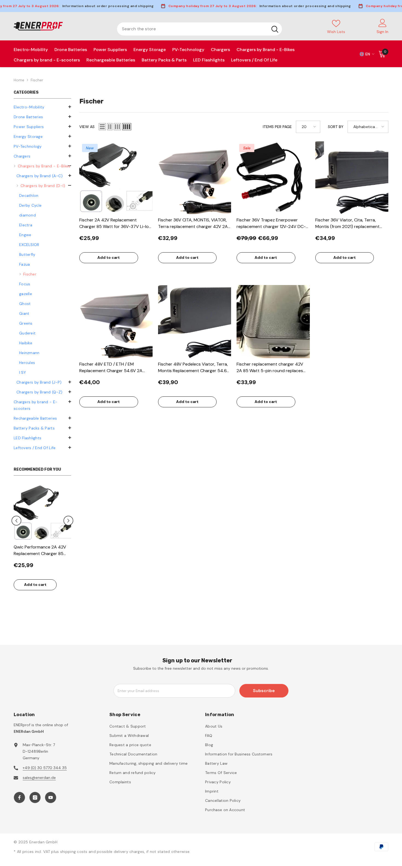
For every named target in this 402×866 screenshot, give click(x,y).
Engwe (25, 234)
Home (19, 80)
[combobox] (192, 28)
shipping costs (74, 851)
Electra (25, 225)
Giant (24, 313)
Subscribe (264, 690)
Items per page (277, 126)
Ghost (25, 303)
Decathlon (29, 195)
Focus (24, 283)
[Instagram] (35, 797)
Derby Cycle (30, 205)
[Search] (199, 28)
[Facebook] (19, 797)
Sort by (335, 126)
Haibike (25, 342)
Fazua (24, 264)
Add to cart (65, 584)
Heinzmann (29, 352)
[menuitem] (42, 107)
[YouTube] (50, 797)
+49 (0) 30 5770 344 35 (45, 767)
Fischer (37, 80)
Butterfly (27, 254)
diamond (27, 215)
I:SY (22, 372)
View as (87, 126)
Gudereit (27, 333)
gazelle (25, 293)
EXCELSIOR (29, 244)
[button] (42, 146)
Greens (26, 323)
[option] (72, 540)
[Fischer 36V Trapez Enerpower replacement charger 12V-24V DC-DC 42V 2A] (273, 177)
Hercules (27, 362)
